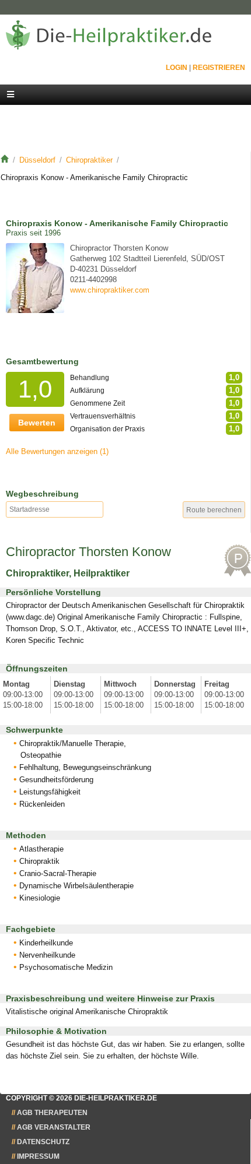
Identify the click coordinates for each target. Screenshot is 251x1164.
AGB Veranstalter (53, 1127)
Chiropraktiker (89, 160)
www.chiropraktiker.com (109, 290)
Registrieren (219, 68)
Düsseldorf (37, 160)
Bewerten (36, 422)
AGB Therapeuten (52, 1113)
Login (176, 68)
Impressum (38, 1156)
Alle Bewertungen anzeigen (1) (57, 451)
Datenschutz (43, 1142)
